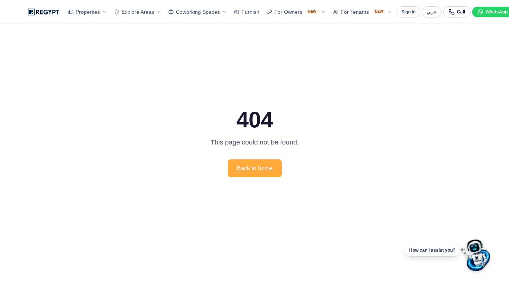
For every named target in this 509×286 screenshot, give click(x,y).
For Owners (295, 12)
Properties (88, 12)
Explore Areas (137, 12)
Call (461, 12)
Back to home (255, 168)
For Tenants (362, 12)
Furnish (250, 12)
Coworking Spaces (198, 12)
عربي (432, 12)
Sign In (408, 12)
